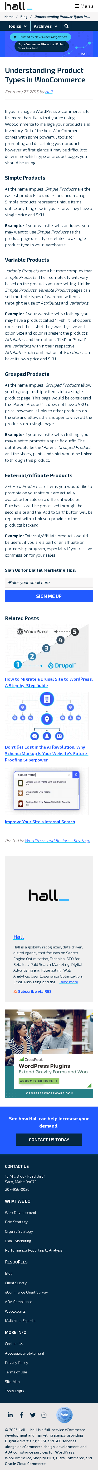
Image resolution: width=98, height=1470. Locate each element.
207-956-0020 (17, 1189)
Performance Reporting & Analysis (34, 1250)
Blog (23, 17)
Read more (68, 981)
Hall (49, 91)
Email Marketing (18, 1240)
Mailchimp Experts (20, 1320)
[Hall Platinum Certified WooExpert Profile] (64, 1415)
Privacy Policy (16, 1362)
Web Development (20, 1212)
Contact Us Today (49, 1139)
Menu (86, 6)
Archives (43, 26)
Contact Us (14, 1343)
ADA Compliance (18, 1301)
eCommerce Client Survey (26, 1292)
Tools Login (14, 1390)
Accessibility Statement (24, 1353)
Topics (15, 26)
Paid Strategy (16, 1221)
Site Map (12, 1381)
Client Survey (16, 1282)
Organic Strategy (19, 1231)
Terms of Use (16, 1372)
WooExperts (15, 1311)
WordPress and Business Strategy (57, 840)
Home (9, 17)
